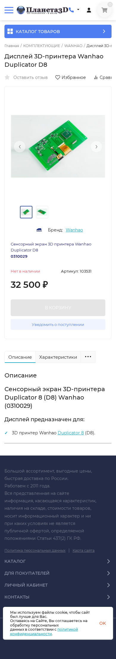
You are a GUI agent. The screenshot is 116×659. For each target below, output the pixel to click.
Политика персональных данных (34, 550)
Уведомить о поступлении (58, 324)
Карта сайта (84, 550)
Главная (11, 46)
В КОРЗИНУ (58, 307)
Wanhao (74, 230)
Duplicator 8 (71, 433)
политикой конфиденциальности (44, 631)
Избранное (74, 77)
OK (102, 623)
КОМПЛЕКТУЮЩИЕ (41, 46)
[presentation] (20, 147)
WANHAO (73, 46)
